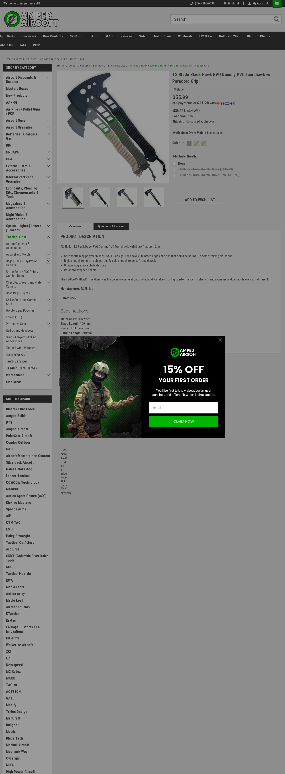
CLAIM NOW (183, 421)
